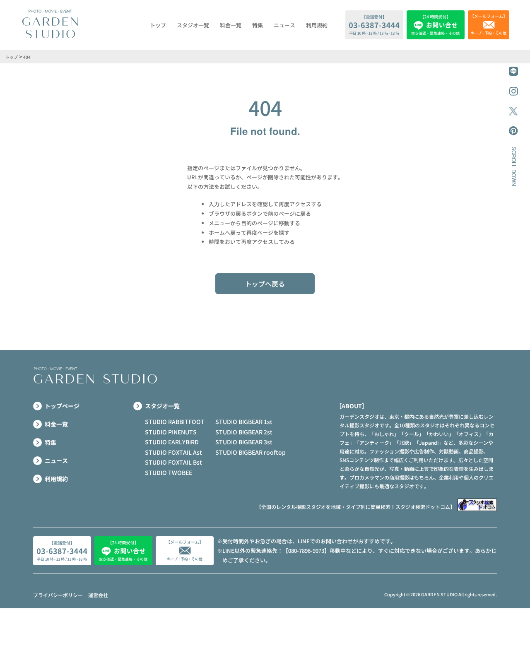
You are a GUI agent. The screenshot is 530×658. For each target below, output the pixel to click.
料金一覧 (230, 25)
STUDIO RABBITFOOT (175, 421)
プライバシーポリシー (58, 594)
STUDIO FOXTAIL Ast (173, 452)
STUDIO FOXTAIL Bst (173, 462)
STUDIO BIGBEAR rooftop (250, 452)
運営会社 (98, 594)
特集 (257, 25)
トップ (158, 25)
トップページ (62, 406)
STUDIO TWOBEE (168, 472)
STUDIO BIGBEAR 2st (243, 432)
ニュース (284, 25)
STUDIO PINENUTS (171, 432)
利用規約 (317, 25)
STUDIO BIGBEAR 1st (243, 421)
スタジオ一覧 (193, 25)
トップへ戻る (265, 284)
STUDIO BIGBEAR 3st (243, 442)
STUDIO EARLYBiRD (172, 442)
